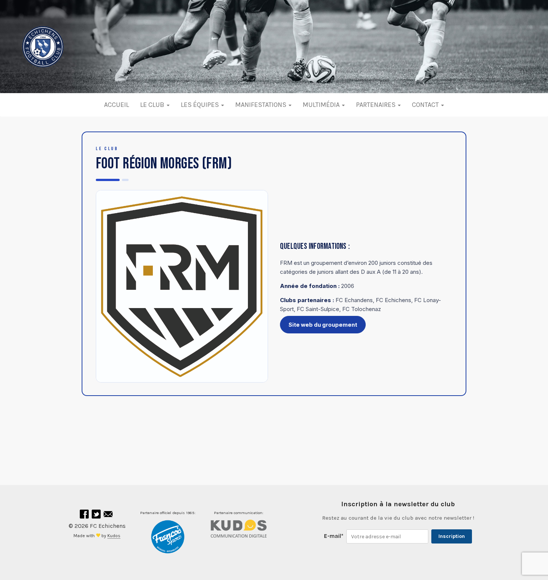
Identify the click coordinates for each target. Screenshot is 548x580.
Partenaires (376, 105)
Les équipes (200, 105)
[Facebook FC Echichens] (85, 516)
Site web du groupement (323, 324)
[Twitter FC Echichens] (97, 516)
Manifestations (261, 105)
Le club (153, 105)
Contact (426, 105)
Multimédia (322, 105)
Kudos (113, 535)
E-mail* (333, 536)
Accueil (116, 105)
